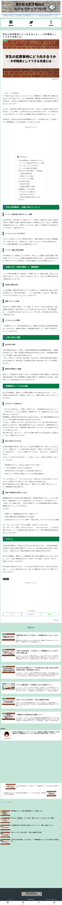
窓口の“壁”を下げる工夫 (27, 194)
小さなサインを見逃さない (28, 191)
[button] (57, 482)
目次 (21, 157)
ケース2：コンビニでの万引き (29, 165)
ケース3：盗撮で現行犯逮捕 (29, 168)
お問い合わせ (31, 899)
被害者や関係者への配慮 (28, 186)
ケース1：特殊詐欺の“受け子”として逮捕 (32, 163)
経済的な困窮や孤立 (26, 173)
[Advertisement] (31, 85)
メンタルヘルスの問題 (27, 178)
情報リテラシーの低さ (27, 176)
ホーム (10, 899)
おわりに (21, 199)
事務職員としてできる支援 (26, 189)
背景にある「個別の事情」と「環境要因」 (31, 171)
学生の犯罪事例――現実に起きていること (31, 160)
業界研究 (6, 578)
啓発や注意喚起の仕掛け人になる (30, 197)
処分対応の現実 (25, 184)
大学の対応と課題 (24, 181)
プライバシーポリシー (51, 899)
